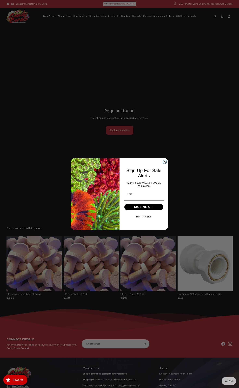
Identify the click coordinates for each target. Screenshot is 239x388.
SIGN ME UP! (144, 207)
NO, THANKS (144, 217)
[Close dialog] (165, 162)
